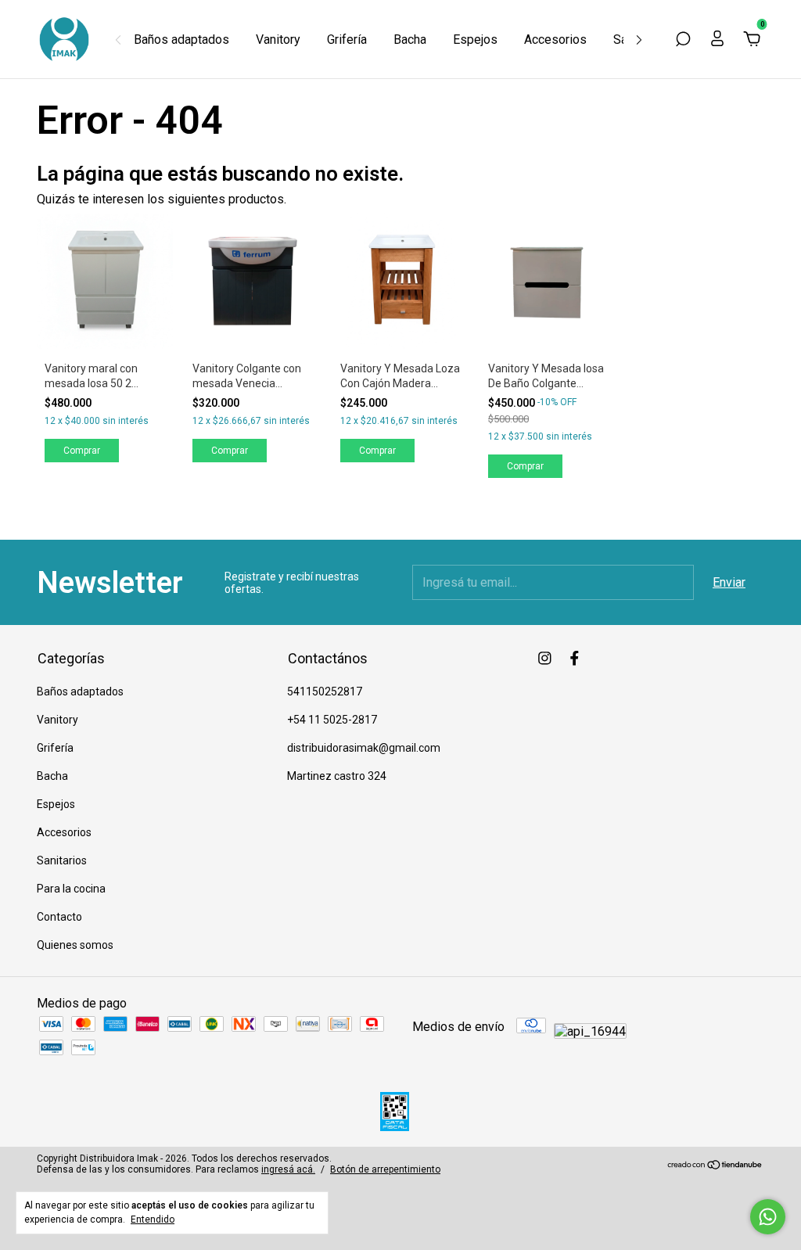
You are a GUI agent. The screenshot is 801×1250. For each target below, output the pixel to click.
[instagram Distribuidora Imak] (544, 658)
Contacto (59, 917)
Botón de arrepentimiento (385, 1169)
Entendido (152, 1219)
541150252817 (324, 691)
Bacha (409, 39)
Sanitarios (62, 860)
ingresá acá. (288, 1169)
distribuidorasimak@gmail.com (363, 748)
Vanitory (278, 39)
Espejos (475, 39)
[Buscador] (683, 39)
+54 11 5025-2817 (332, 719)
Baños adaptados (181, 39)
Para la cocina (71, 888)
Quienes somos (75, 945)
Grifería (347, 39)
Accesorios (555, 39)
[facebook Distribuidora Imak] (574, 658)
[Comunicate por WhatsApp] (767, 1216)
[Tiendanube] (715, 1165)
